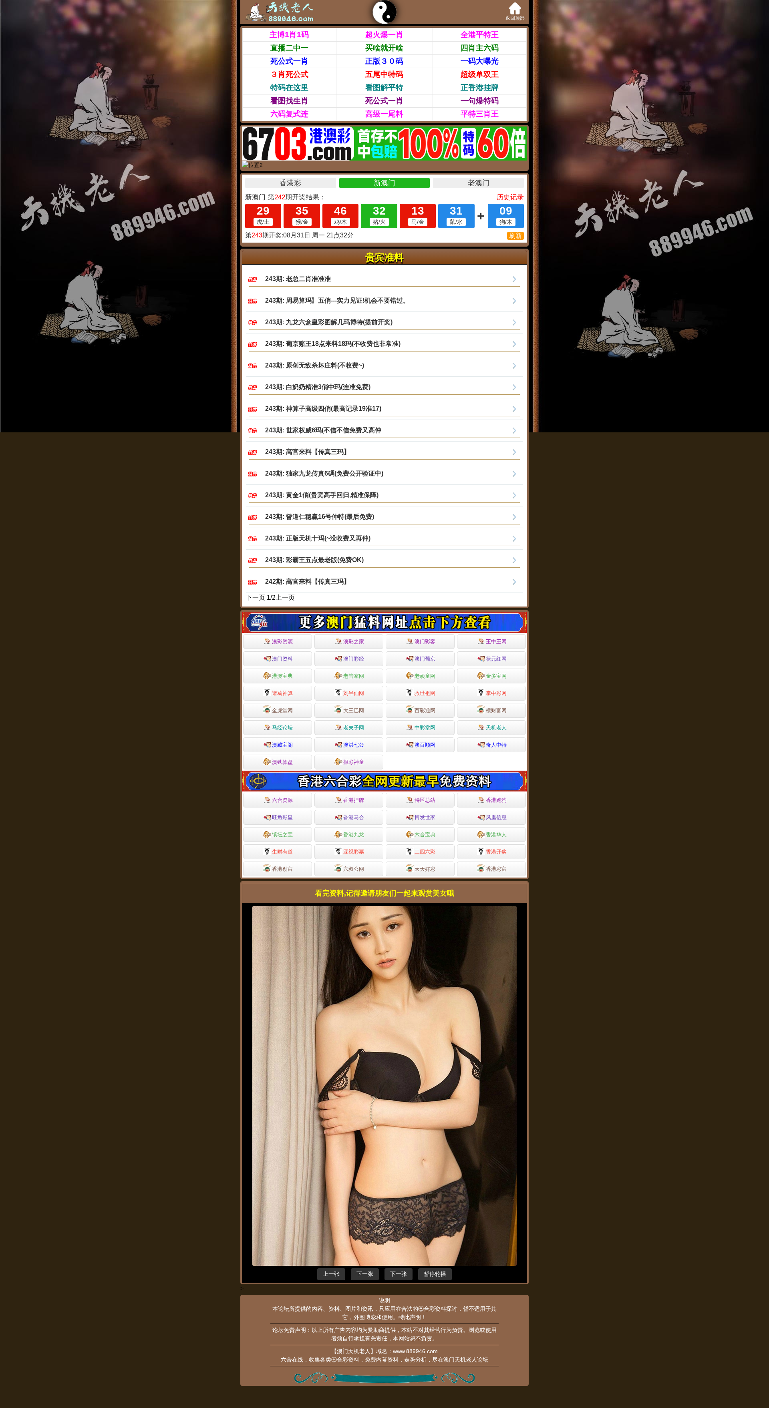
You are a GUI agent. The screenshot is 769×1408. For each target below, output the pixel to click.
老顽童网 (425, 676)
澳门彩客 (425, 642)
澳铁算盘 (282, 762)
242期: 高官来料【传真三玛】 (307, 581)
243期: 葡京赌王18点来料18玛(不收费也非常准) (333, 343)
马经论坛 (282, 728)
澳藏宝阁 (282, 745)
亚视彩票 (353, 852)
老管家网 (353, 676)
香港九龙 (353, 835)
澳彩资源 (282, 642)
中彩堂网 (425, 728)
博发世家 (425, 817)
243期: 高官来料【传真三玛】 (307, 451)
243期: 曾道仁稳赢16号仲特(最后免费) (319, 516)
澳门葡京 (425, 659)
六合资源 (282, 800)
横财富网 (496, 710)
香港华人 (496, 835)
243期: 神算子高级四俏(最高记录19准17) (323, 408)
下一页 (255, 597)
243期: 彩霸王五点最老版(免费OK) (314, 559)
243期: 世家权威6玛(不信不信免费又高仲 (323, 430)
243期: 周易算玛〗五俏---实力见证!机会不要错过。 (337, 300)
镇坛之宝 (282, 835)
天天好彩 (425, 869)
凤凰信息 (496, 817)
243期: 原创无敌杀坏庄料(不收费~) (314, 365)
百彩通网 (425, 710)
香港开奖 (496, 852)
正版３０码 (384, 61)
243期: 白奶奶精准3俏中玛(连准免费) (317, 387)
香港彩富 (496, 869)
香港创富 (282, 869)
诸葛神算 (282, 693)
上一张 (331, 1274)
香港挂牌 (353, 800)
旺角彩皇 (282, 817)
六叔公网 (353, 869)
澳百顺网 (425, 745)
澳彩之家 (353, 642)
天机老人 (496, 728)
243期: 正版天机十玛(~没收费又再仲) (317, 538)
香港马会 (353, 817)
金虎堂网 (282, 710)
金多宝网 (496, 676)
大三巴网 (353, 710)
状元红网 (496, 659)
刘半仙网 (353, 693)
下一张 (364, 1274)
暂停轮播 (435, 1274)
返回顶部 (515, 18)
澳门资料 (282, 659)
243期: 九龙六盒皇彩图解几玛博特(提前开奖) (329, 322)
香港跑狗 (496, 800)
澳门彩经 (353, 659)
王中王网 (496, 642)
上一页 (285, 597)
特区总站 (425, 800)
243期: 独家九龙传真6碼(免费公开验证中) (324, 473)
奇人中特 (496, 745)
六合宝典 (425, 835)
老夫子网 (353, 728)
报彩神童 (353, 762)
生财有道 (282, 852)
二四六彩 (425, 852)
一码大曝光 (480, 61)
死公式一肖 (289, 61)
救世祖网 (425, 693)
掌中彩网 (496, 693)
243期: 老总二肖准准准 (298, 278)
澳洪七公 (353, 745)
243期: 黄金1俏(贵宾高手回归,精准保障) (321, 495)
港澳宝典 (282, 676)
